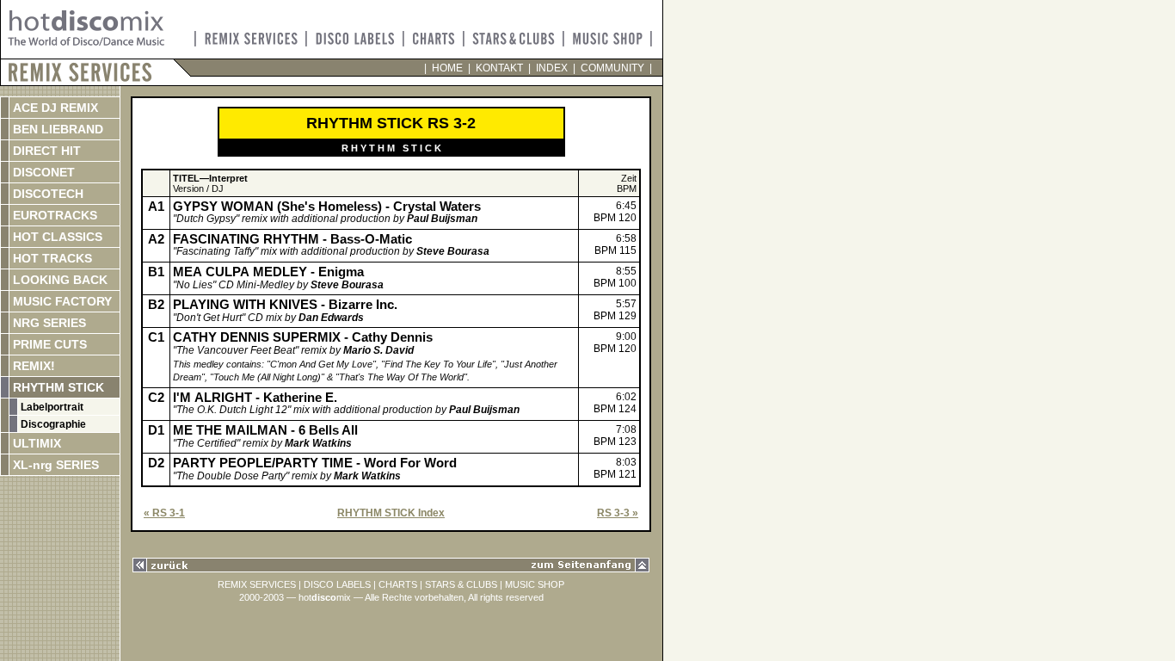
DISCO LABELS (337, 584)
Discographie (52, 424)
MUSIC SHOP (534, 584)
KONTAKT (499, 68)
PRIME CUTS (48, 344)
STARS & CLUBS (461, 584)
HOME (447, 68)
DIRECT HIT (45, 151)
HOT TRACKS (50, 258)
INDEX (552, 68)
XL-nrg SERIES (54, 465)
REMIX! (51, 366)
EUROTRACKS (53, 215)
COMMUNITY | (613, 68)
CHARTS (397, 584)
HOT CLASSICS (55, 237)
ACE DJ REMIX (53, 107)
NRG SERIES (47, 323)
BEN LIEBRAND (56, 129)
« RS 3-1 (164, 513)
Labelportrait (50, 407)
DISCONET (42, 172)
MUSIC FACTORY (60, 301)
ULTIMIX (35, 443)
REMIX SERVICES (257, 584)
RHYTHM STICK (56, 387)
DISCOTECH (46, 194)
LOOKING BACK (58, 280)
